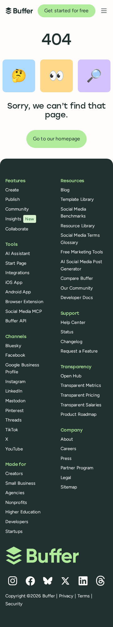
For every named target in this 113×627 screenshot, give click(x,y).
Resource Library (78, 226)
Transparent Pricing (80, 395)
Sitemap (69, 487)
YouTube (14, 449)
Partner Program (77, 468)
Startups (14, 531)
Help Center (73, 322)
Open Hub (71, 376)
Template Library (77, 199)
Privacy (66, 596)
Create (12, 190)
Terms (84, 596)
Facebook (15, 355)
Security (14, 604)
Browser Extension (24, 301)
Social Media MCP (23, 311)
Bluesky (13, 345)
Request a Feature (79, 351)
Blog (65, 190)
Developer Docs (77, 297)
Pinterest (14, 410)
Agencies (14, 492)
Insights (19, 219)
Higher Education (22, 512)
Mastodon (15, 401)
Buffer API (15, 321)
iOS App (13, 282)
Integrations (17, 272)
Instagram (15, 381)
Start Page (15, 263)
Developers (16, 521)
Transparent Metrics (81, 385)
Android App (18, 292)
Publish (12, 199)
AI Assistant (17, 253)
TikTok (11, 429)
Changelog (71, 341)
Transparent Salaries (81, 405)
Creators (14, 473)
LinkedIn (13, 391)
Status (67, 332)
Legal (66, 477)
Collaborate (16, 229)
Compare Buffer (77, 278)
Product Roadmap (79, 414)
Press (66, 458)
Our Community (77, 288)
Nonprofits (16, 502)
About (67, 439)
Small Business (20, 483)
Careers (69, 448)
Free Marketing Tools (82, 252)
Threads (13, 420)
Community (17, 209)
